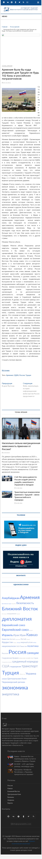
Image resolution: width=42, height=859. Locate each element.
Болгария (4, 613)
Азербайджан (10, 598)
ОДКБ (16, 375)
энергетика (10, 694)
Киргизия (17, 639)
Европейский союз (15, 629)
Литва (18, 642)
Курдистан (7, 642)
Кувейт (28, 639)
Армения (9, 375)
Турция (28, 375)
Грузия (18, 613)
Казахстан (5, 639)
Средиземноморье (7, 662)
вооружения (11, 614)
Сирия (36, 658)
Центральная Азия (16, 679)
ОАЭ (17, 646)
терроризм (15, 666)
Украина (31, 673)
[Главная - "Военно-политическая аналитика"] (21, 8)
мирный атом (27, 642)
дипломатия (17, 619)
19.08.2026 (19, 488)
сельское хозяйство (26, 658)
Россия (22, 375)
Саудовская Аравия (10, 658)
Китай (23, 639)
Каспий (12, 639)
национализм (9, 646)
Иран (23, 635)
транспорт (30, 666)
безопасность (25, 603)
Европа (10, 803)
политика (32, 646)
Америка (11, 800)
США (6, 666)
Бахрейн (14, 603)
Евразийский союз (13, 625)
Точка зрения (7, 65)
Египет (31, 630)
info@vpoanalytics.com (22, 824)
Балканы (11, 797)
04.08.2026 (19, 503)
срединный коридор (25, 661)
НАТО (34, 642)
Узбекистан (22, 674)
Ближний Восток (20, 609)
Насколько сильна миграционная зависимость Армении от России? (21, 446)
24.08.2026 (6, 452)
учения (4, 679)
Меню (4, 16)
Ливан (15, 642)
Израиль (7, 635)
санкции (33, 653)
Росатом (5, 653)
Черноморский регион (13, 682)
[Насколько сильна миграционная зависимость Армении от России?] (21, 428)
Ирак (16, 635)
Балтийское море (6, 603)
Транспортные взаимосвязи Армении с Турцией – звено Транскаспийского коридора (27, 496)
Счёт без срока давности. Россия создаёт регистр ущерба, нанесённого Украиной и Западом (25, 481)
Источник (6, 370)
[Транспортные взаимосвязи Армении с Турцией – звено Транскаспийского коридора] (7, 494)
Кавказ (32, 635)
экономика (15, 687)
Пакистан (23, 646)
